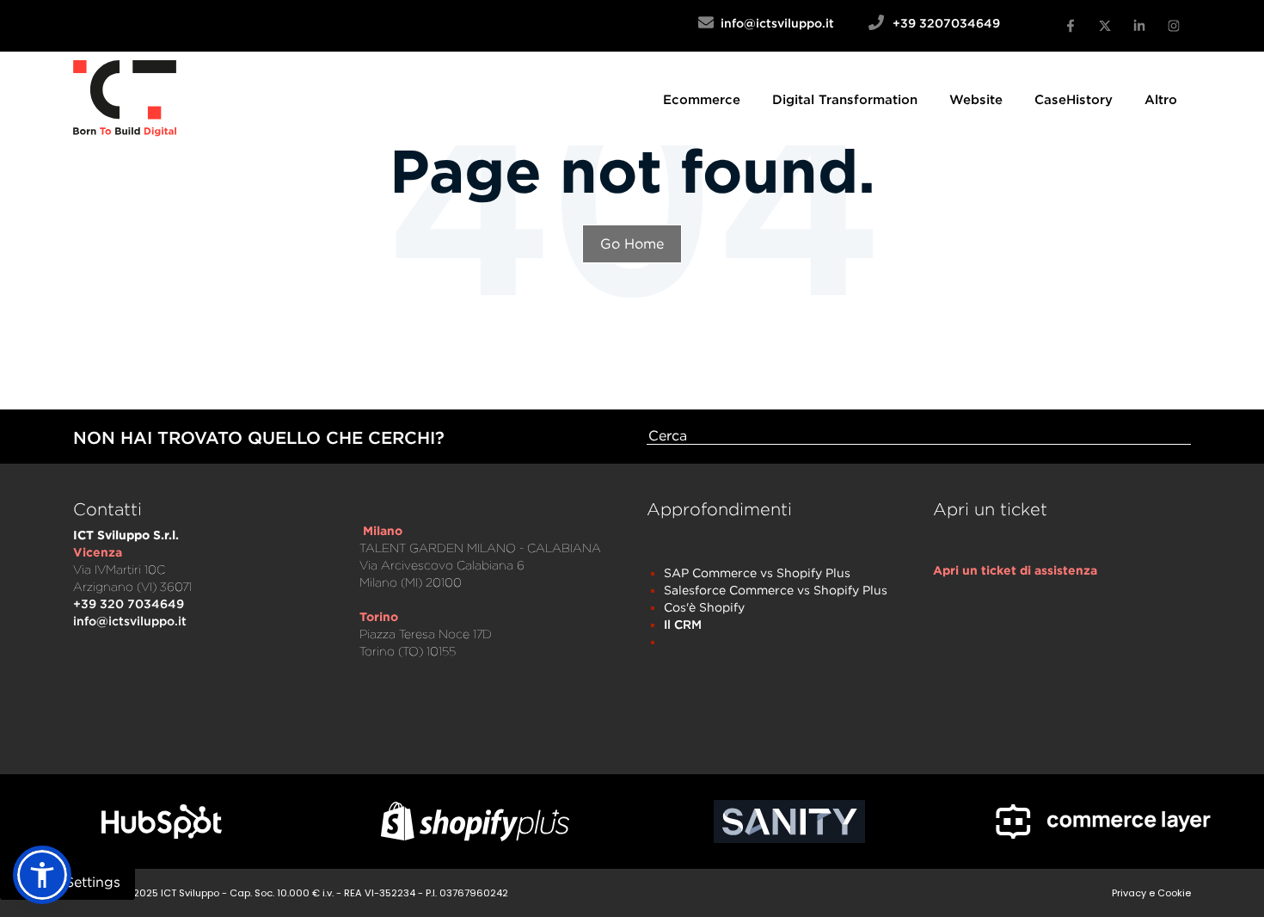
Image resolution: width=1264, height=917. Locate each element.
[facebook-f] (1070, 26)
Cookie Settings (67, 881)
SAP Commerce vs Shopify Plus (757, 572)
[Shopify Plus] (475, 821)
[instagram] (1174, 26)
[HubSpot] (161, 822)
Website (976, 99)
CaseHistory (1073, 99)
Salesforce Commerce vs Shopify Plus (775, 589)
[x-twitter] (1105, 26)
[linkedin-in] (1139, 26)
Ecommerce (701, 99)
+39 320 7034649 (128, 603)
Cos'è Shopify (704, 606)
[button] (42, 875)
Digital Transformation (844, 99)
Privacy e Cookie (1151, 893)
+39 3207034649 (946, 22)
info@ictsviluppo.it (791, 22)
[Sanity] (789, 821)
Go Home (632, 243)
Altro (1160, 99)
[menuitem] (701, 99)
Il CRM (683, 624)
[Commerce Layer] (1102, 821)
